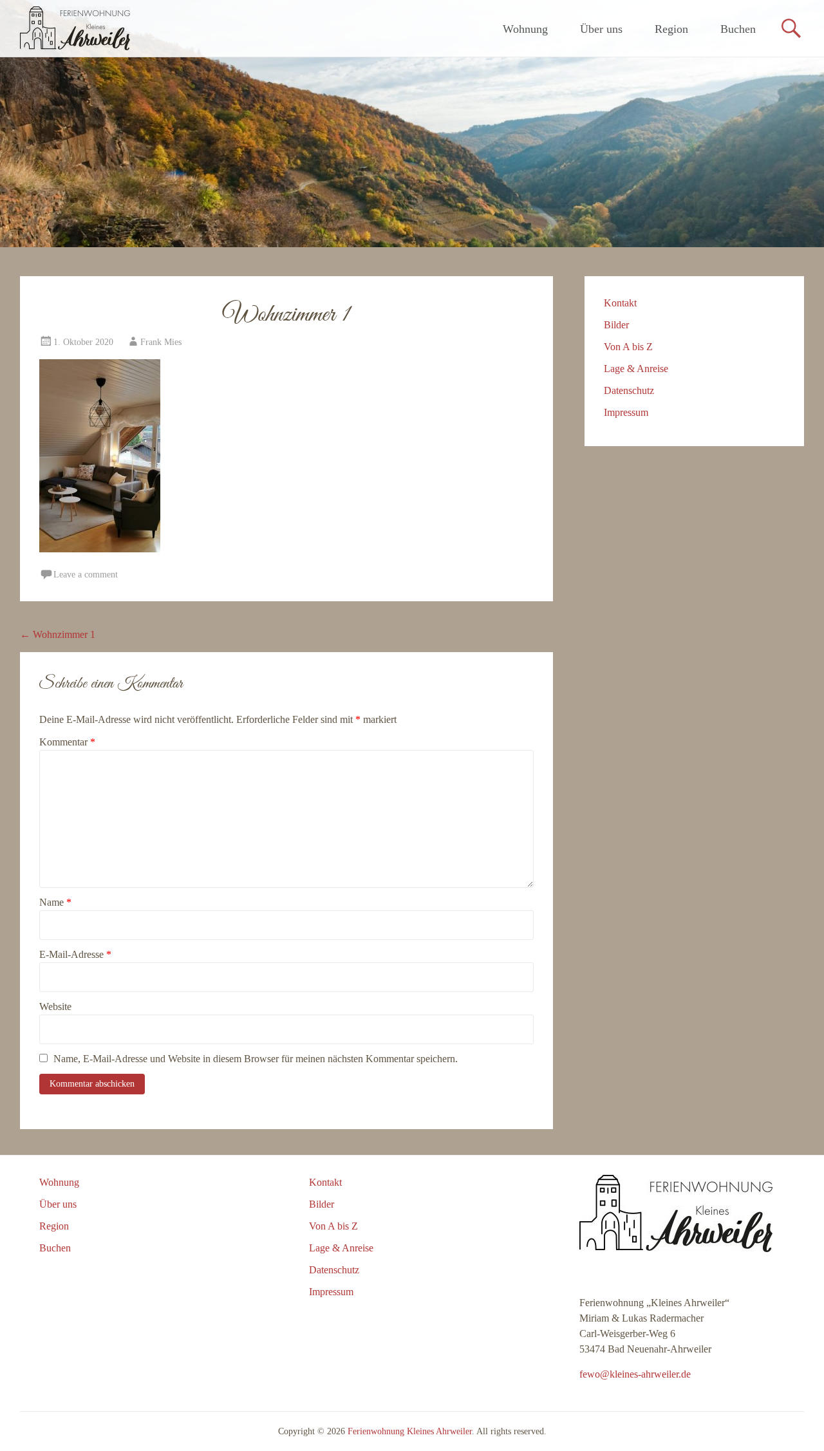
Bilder (616, 324)
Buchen (738, 29)
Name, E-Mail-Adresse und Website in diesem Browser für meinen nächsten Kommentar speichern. (255, 1058)
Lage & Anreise (636, 368)
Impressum (626, 412)
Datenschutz (629, 390)
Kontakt (620, 302)
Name (55, 902)
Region (671, 29)
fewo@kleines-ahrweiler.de (635, 1374)
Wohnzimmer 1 (57, 634)
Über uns (601, 29)
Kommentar (67, 741)
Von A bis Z (628, 346)
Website (55, 1006)
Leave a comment (85, 574)
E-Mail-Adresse (75, 954)
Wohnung (525, 29)
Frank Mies (161, 342)
